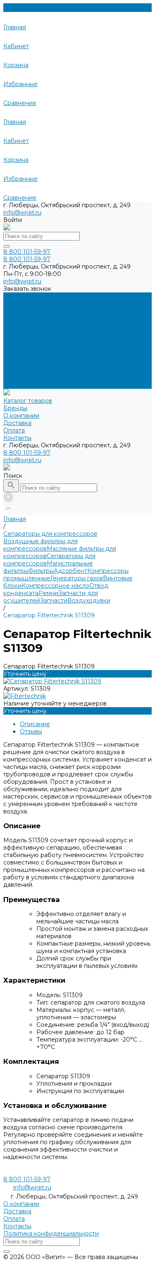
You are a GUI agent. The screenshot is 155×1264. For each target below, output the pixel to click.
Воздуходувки (88, 600)
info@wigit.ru (22, 212)
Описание (35, 724)
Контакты (17, 385)
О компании (21, 363)
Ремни (48, 593)
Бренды (15, 355)
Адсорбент (70, 571)
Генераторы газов (76, 578)
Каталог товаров (27, 348)
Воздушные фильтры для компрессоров (40, 544)
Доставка (17, 370)
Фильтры (41, 571)
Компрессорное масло (55, 585)
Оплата (14, 377)
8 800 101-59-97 (26, 452)
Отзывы (31, 731)
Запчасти (53, 600)
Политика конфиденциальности (51, 1233)
